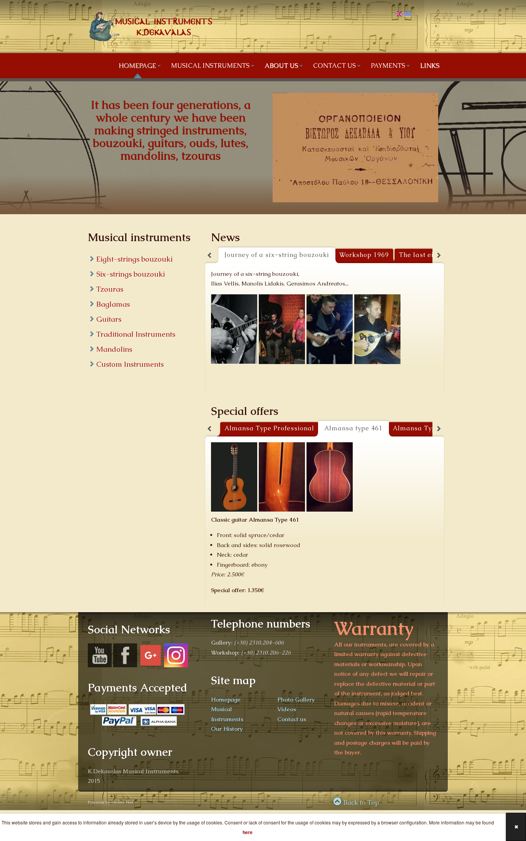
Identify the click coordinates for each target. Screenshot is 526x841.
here (248, 832)
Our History (227, 728)
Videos (286, 709)
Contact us (291, 719)
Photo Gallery (296, 699)
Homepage (226, 699)
